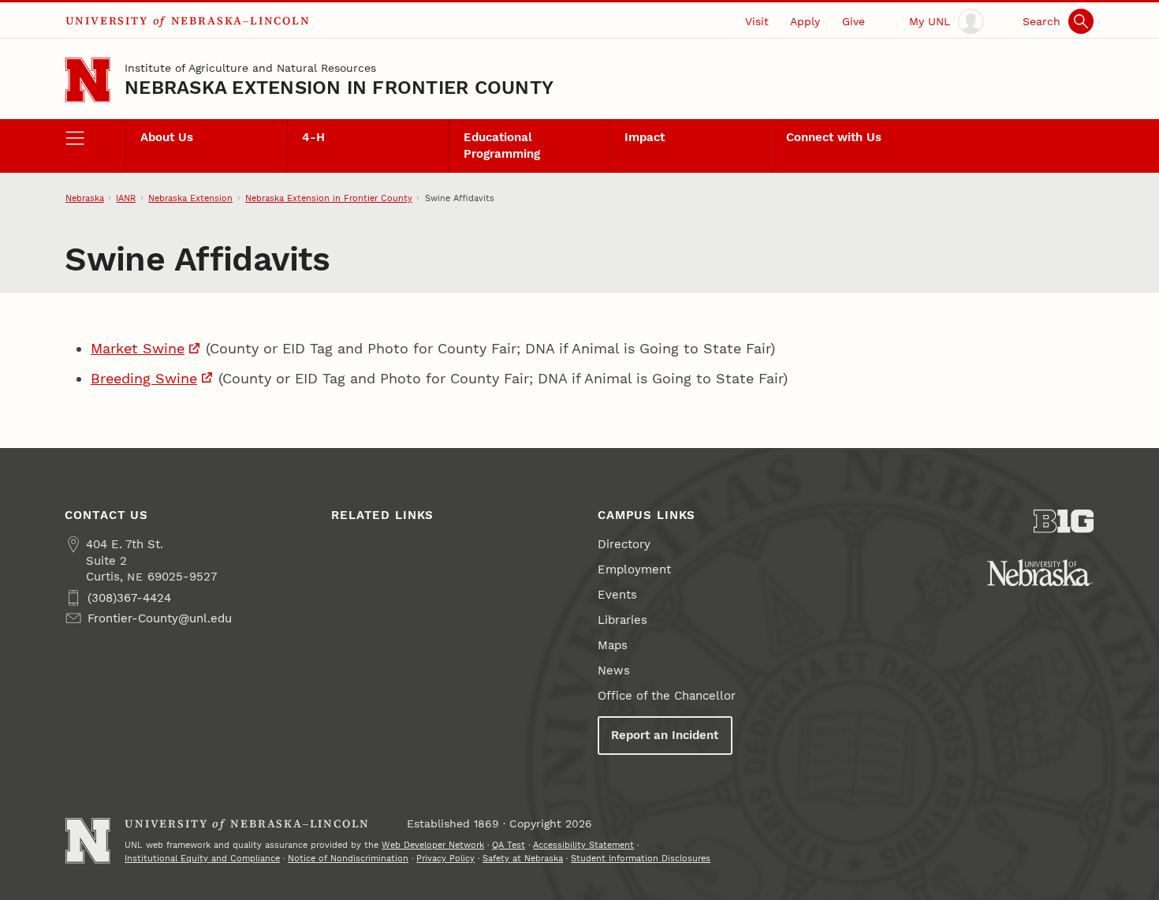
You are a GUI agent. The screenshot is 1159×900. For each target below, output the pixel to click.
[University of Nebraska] (1040, 572)
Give (853, 21)
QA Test (508, 844)
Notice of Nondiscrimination (348, 858)
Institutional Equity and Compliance (202, 858)
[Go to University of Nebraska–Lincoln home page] (87, 80)
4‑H (313, 137)
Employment (634, 569)
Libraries (622, 620)
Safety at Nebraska (523, 858)
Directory (624, 544)
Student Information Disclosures (640, 858)
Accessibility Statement (583, 844)
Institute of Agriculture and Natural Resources (250, 68)
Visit (757, 21)
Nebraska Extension (190, 198)
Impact (644, 137)
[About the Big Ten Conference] (1064, 521)
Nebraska (84, 198)
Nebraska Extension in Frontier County (339, 88)
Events (617, 595)
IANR (126, 198)
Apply (805, 21)
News (614, 670)
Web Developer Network (433, 844)
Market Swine (137, 348)
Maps (613, 645)
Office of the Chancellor (667, 696)
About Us (166, 137)
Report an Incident (664, 735)
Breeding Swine (144, 378)
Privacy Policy (445, 858)
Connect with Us (833, 137)
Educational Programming (502, 145)
